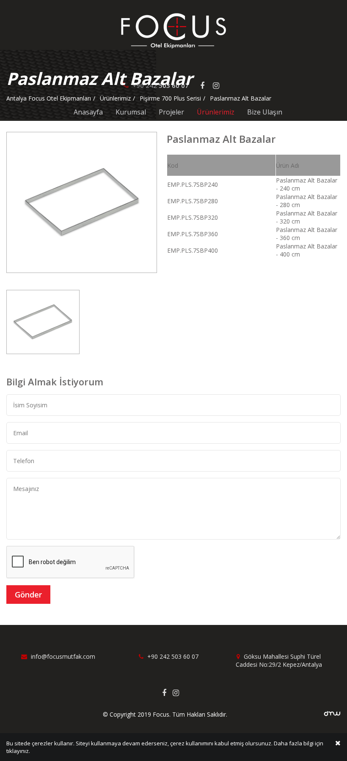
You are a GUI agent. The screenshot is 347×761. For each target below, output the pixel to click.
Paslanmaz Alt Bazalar (240, 98)
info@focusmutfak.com (62, 656)
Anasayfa (88, 112)
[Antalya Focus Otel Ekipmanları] (173, 30)
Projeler (171, 112)
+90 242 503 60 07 (172, 656)
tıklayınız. (18, 751)
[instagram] (179, 692)
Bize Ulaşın (264, 112)
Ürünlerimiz (215, 112)
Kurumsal (131, 112)
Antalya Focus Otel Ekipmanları (48, 98)
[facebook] (167, 692)
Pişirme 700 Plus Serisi (170, 98)
